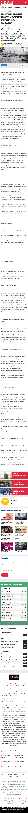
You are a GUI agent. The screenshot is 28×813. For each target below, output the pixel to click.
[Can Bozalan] (5, 501)
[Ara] (23, 2)
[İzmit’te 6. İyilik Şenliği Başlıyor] (7, 546)
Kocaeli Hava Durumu (19, 750)
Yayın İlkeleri (9, 803)
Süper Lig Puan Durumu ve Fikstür (5, 762)
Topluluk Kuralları (9, 801)
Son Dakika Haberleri (8, 766)
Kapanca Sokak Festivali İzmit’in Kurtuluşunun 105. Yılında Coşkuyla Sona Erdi (6, 537)
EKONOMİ (17, 7)
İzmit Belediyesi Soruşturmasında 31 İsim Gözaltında (20, 522)
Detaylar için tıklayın (14, 623)
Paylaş (4, 65)
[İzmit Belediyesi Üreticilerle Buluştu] (21, 546)
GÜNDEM (11, 776)
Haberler (3, 11)
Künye (12, 800)
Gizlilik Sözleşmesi (9, 798)
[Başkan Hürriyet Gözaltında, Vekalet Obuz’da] (7, 516)
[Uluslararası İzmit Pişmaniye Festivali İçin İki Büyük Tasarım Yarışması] (21, 530)
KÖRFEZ (3, 7)
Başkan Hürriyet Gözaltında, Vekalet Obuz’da (7, 522)
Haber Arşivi (20, 766)
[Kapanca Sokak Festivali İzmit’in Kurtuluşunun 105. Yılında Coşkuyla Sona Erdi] (7, 530)
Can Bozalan (13, 500)
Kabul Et (2, 812)
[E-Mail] (11, 504)
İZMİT (9, 11)
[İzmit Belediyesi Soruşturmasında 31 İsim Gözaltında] (21, 516)
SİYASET (17, 776)
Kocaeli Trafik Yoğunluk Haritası (19, 756)
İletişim (6, 800)
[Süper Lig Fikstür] (26, 628)
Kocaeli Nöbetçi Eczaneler (6, 750)
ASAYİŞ (10, 7)
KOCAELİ (24, 7)
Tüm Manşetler (20, 761)
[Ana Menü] (25, 2)
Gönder (4, 575)
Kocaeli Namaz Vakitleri (6, 756)
